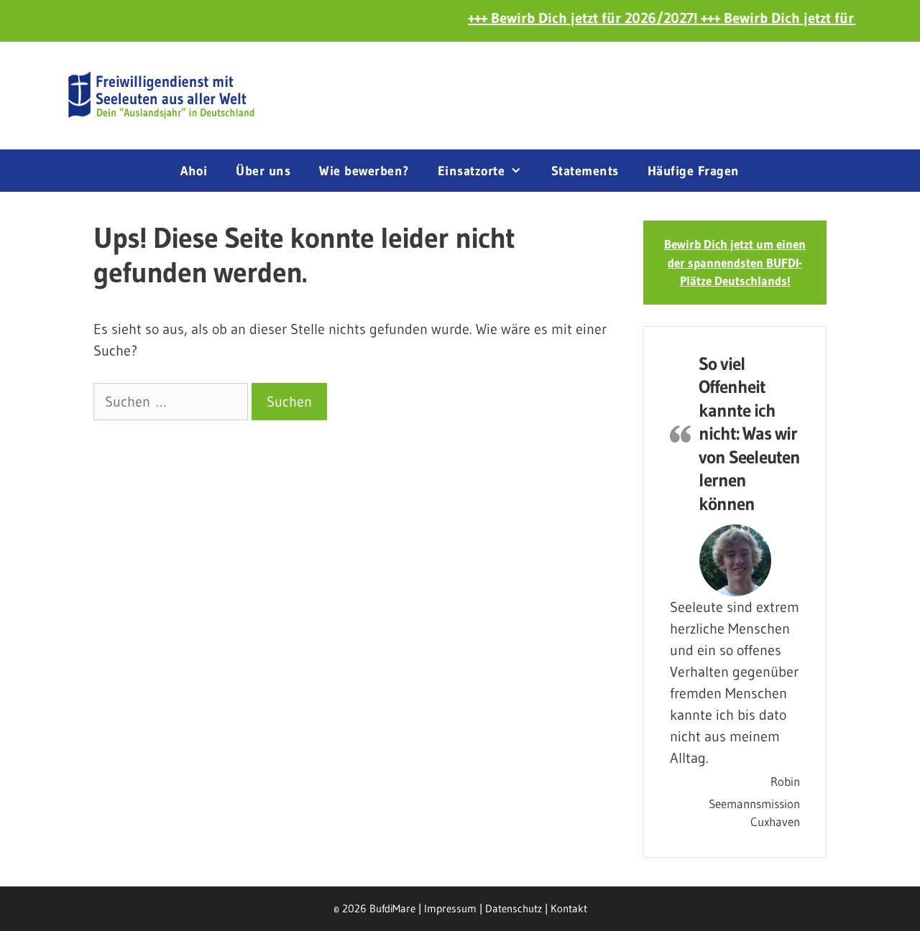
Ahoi (193, 171)
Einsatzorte (471, 171)
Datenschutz (513, 908)
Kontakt (569, 908)
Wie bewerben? (364, 171)
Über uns (263, 171)
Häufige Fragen (694, 171)
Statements (585, 171)
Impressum (450, 908)
